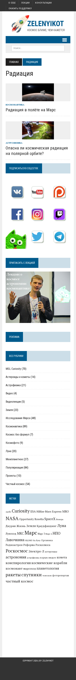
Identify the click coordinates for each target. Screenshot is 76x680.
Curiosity (21, 511)
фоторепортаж (60, 575)
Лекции (25, 3)
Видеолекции (13, 401)
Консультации (43, 3)
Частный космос (15, 484)
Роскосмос (17, 551)
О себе (12, 3)
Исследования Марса (18, 418)
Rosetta (39, 519)
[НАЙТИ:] (38, 48)
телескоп (47, 575)
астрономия (16, 557)
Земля (9, 410)
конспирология (18, 563)
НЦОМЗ (28, 540)
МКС (20, 533)
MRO (65, 511)
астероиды (51, 551)
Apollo (8, 512)
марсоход (29, 568)
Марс (31, 532)
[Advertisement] (38, 614)
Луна (8, 451)
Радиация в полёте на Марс (31, 109)
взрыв (44, 557)
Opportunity (26, 519)
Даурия (11, 526)
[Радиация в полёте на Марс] (38, 99)
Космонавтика (15, 104)
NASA (12, 518)
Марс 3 (41, 533)
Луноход (11, 533)
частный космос (19, 581)
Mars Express (53, 511)
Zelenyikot (48, 661)
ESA (33, 511)
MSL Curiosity (13, 368)
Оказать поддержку (20, 8)
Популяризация (14, 467)
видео (52, 557)
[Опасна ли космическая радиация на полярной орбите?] (38, 137)
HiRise (40, 511)
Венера (59, 519)
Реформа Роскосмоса (36, 545)
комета (62, 557)
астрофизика (33, 557)
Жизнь (21, 526)
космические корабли (49, 563)
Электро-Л (36, 551)
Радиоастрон (14, 545)
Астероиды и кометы (18, 377)
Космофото (12, 442)
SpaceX (49, 519)
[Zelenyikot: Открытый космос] (38, 24)
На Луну (36, 540)
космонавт (14, 568)
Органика (47, 540)
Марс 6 (49, 533)
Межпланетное (14, 459)
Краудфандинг (47, 526)
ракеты (13, 575)
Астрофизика (14, 143)
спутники (31, 575)
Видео (9, 393)
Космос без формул (17, 434)
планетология (48, 568)
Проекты (11, 475)
